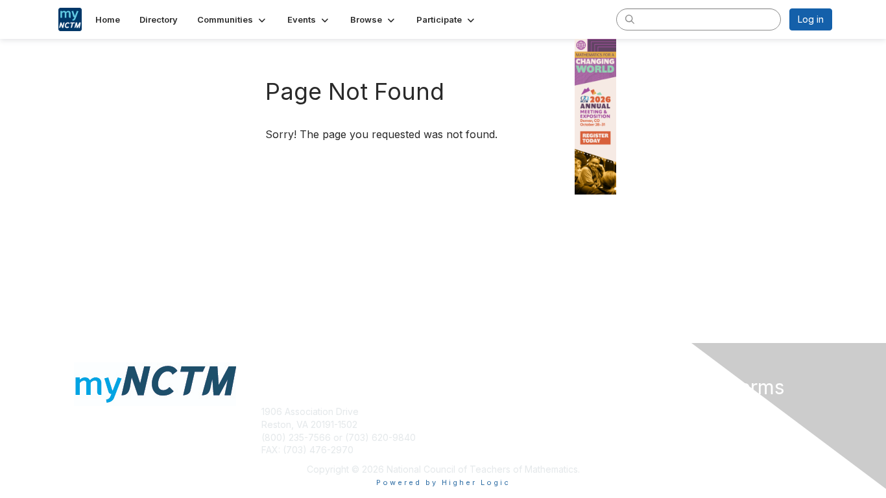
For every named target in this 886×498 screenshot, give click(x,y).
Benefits (465, 437)
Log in (811, 19)
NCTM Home (475, 411)
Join (457, 424)
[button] (232, 19)
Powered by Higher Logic (443, 482)
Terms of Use (664, 424)
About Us (655, 411)
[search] (629, 18)
